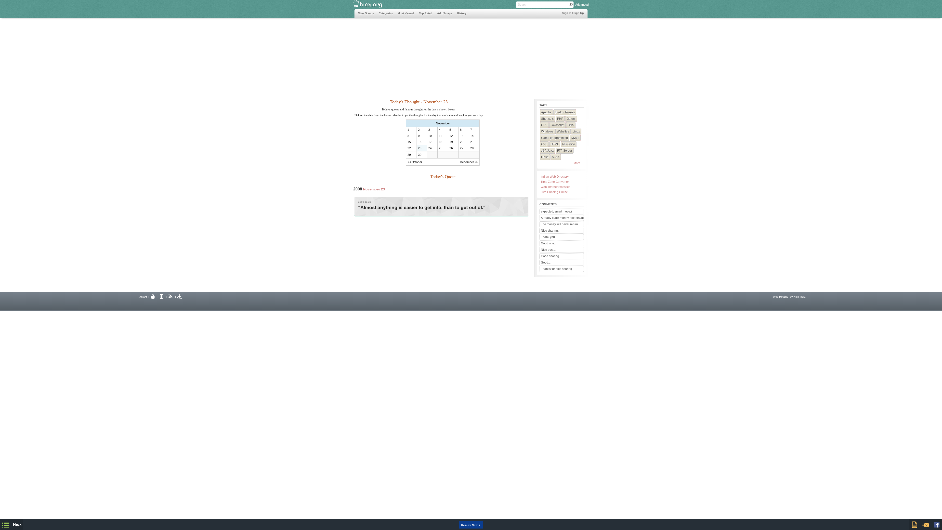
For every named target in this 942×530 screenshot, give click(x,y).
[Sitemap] (179, 296)
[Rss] (170, 296)
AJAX (555, 157)
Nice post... (548, 250)
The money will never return (559, 224)
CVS (544, 144)
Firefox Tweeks (565, 112)
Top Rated (425, 13)
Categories (386, 13)
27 (461, 148)
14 (472, 136)
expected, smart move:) (556, 211)
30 (419, 155)
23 (419, 148)
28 (472, 148)
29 (409, 155)
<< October (414, 162)
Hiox (17, 524)
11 (440, 136)
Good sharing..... (552, 256)
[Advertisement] (443, 55)
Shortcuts (547, 118)
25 (440, 148)
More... (578, 163)
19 (451, 142)
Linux (576, 131)
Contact (142, 296)
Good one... (548, 243)
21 (472, 142)
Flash (545, 157)
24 (430, 148)
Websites (563, 131)
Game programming (554, 138)
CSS (544, 125)
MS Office (568, 144)
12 (451, 136)
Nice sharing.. (550, 230)
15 (409, 142)
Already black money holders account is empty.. (562, 218)
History (461, 13)
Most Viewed (406, 13)
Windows (547, 131)
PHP (560, 118)
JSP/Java (547, 150)
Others (571, 118)
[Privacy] (153, 296)
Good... (545, 262)
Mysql (575, 138)
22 (409, 148)
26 (451, 148)
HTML (555, 144)
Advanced (582, 4)
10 (430, 136)
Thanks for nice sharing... (557, 269)
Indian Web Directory (555, 176)
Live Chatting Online (554, 192)
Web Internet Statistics (555, 187)
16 (419, 142)
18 (440, 142)
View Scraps (366, 13)
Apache (546, 112)
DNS (571, 125)
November (443, 123)
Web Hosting (780, 296)
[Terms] (162, 296)
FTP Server (564, 150)
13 (461, 136)
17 (430, 142)
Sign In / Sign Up (573, 13)
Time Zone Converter (555, 182)
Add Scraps (444, 13)
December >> (469, 162)
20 (461, 142)
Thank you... (549, 237)
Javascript (557, 125)
